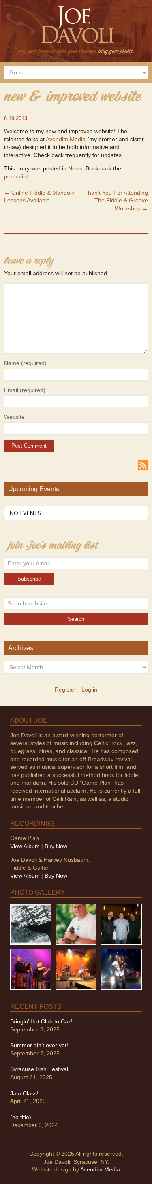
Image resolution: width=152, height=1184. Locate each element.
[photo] (121, 968)
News (75, 168)
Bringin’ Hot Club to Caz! (41, 1021)
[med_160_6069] (30, 968)
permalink (16, 176)
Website (14, 417)
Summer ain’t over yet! (39, 1045)
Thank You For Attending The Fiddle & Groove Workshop (116, 200)
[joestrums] (76, 924)
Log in (89, 689)
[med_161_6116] (76, 968)
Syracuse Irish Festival (39, 1069)
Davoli (76, 29)
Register (65, 689)
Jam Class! (24, 1093)
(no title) (20, 1117)
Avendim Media (66, 139)
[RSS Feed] (143, 464)
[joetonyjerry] (121, 924)
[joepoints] (30, 924)
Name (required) (25, 363)
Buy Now (56, 846)
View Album (25, 846)
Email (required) (24, 390)
